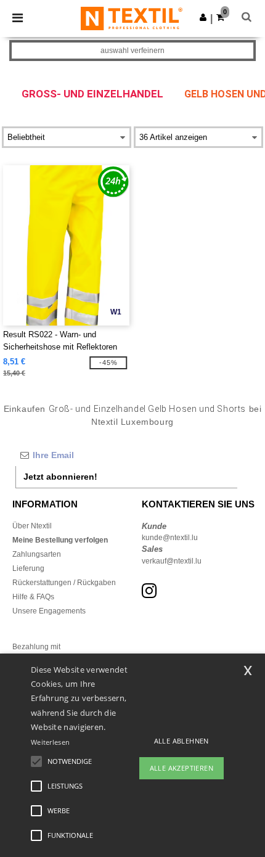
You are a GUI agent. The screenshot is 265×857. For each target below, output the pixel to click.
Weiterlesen (50, 742)
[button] (203, 17)
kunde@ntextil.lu (170, 537)
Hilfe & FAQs (33, 597)
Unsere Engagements (49, 611)
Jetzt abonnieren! (60, 477)
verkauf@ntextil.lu (172, 561)
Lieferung (28, 568)
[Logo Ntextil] (131, 18)
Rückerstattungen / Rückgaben (64, 582)
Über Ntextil (32, 526)
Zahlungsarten (36, 554)
